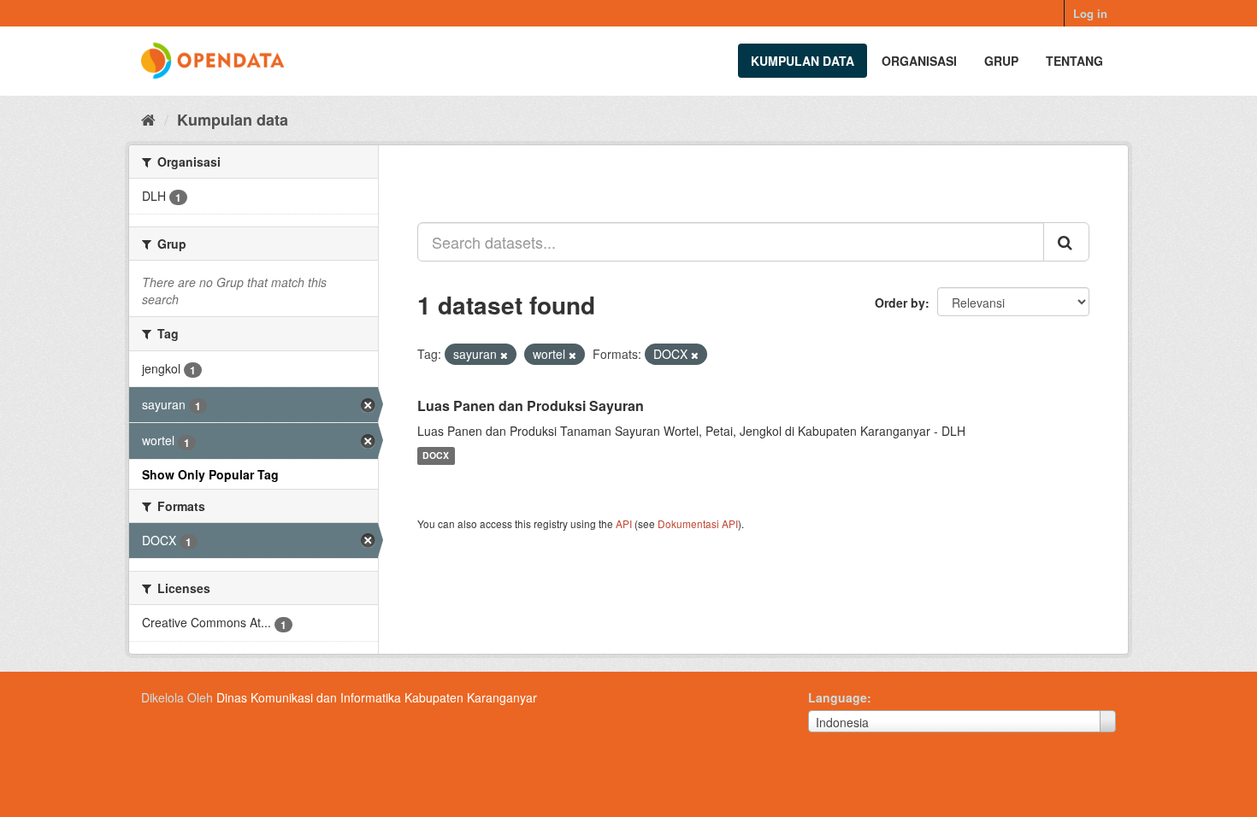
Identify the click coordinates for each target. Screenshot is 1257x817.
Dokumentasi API (698, 523)
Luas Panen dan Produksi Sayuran (530, 405)
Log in (1090, 13)
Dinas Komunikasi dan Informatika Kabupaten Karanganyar (376, 697)
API (624, 523)
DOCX (435, 456)
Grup (1001, 60)
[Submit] (1066, 242)
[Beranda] (148, 119)
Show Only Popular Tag (210, 474)
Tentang (1074, 60)
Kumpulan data (802, 60)
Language (837, 697)
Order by (900, 302)
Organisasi (919, 60)
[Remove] (504, 354)
